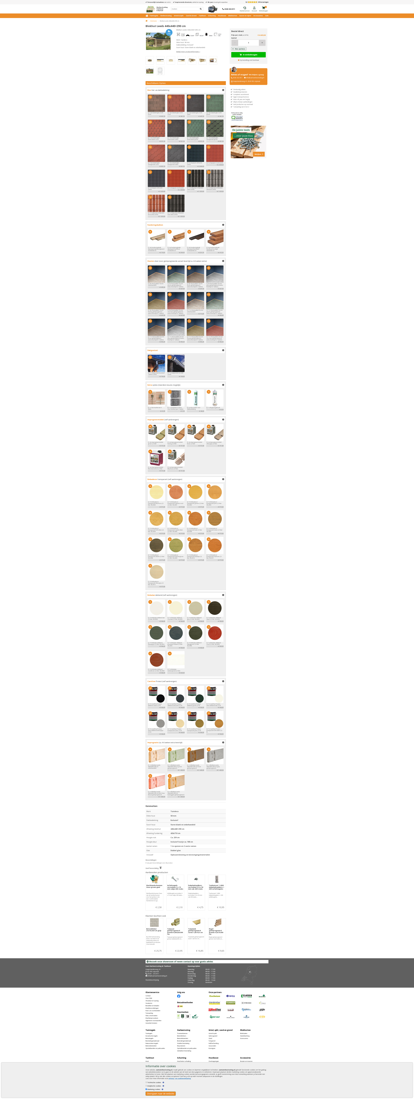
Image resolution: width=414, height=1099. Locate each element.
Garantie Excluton (151, 1023)
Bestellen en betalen (152, 1006)
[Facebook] (178, 996)
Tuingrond (212, 1041)
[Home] (146, 21)
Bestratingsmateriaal (152, 1041)
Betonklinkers (181, 1036)
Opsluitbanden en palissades (155, 1048)
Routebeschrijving (152, 980)
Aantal (234, 38)
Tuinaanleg (149, 1013)
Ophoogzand (213, 1036)
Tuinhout (202, 16)
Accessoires (258, 16)
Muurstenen (181, 1046)
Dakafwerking (244, 1036)
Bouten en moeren (246, 1061)
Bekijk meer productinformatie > (188, 52)
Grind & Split (178, 16)
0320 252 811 (237, 78)
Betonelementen (151, 1046)
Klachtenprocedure (152, 1018)
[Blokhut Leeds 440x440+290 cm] (159, 41)
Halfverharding (214, 1043)
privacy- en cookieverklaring (180, 1078)
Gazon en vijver (245, 16)
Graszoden (212, 1046)
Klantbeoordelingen (152, 1008)
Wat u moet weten (151, 1016)
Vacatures (149, 1003)
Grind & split (213, 1033)
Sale (266, 16)
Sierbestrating (166, 16)
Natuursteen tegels (152, 1043)
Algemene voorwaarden (153, 1021)
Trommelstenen (182, 1033)
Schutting (212, 16)
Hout (147, 1061)
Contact (148, 996)
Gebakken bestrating (184, 1051)
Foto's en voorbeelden (153, 1011)
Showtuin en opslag (152, 1001)
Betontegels (149, 1038)
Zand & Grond (191, 16)
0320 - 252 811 (153, 974)
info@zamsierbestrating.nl (255, 78)
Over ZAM (149, 998)
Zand (210, 1038)
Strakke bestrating (183, 1043)
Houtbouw (222, 16)
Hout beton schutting (184, 1061)
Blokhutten (232, 16)
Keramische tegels (152, 1036)
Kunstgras (212, 1048)
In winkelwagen (250, 54)
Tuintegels (154, 16)
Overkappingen (214, 1061)
